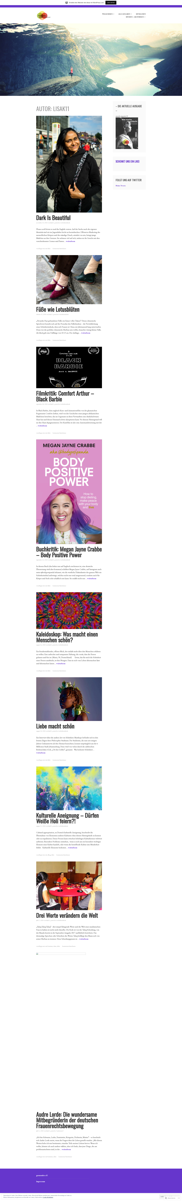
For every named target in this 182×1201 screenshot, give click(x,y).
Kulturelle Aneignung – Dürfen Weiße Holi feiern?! (67, 818)
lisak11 (52, 223)
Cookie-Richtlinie (48, 1197)
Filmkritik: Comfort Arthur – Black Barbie (65, 396)
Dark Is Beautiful (53, 217)
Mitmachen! (141, 14)
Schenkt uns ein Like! (127, 161)
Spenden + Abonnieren (135, 17)
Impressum (40, 1181)
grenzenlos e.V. (42, 1175)
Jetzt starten (111, 2)
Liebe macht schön (55, 726)
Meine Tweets (121, 186)
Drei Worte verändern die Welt (67, 915)
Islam (55, 946)
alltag (49, 855)
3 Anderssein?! (60, 1131)
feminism (50, 946)
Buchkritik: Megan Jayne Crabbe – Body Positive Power (69, 552)
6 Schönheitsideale (65, 223)
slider (49, 248)
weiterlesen (70, 241)
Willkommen (107, 14)
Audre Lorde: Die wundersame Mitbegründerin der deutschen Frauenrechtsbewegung (67, 1120)
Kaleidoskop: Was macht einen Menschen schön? (67, 637)
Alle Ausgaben (124, 14)
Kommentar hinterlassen (59, 248)
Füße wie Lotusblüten (58, 309)
